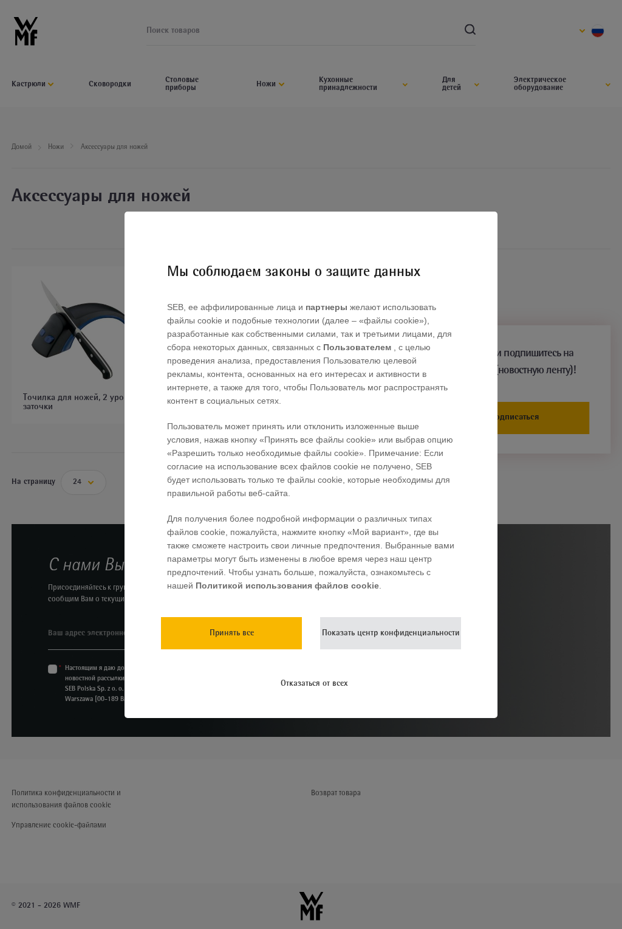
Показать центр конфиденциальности (391, 633)
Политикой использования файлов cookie (286, 585)
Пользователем (358, 347)
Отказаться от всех (314, 684)
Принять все (232, 633)
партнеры (326, 307)
